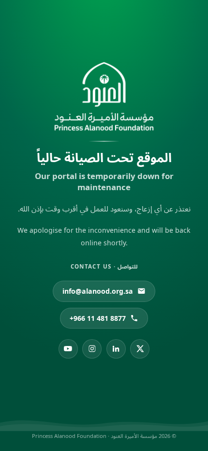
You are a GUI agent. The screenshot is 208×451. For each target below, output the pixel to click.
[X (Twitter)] (139, 349)
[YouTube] (68, 349)
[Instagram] (92, 349)
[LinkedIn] (116, 349)
